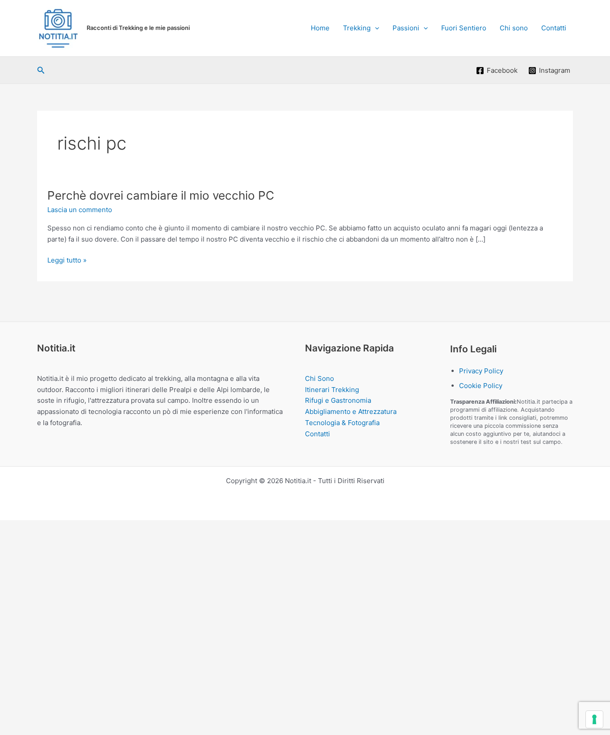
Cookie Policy (480, 385)
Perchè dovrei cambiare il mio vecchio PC (160, 195)
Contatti (553, 28)
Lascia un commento (79, 209)
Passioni (406, 28)
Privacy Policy (481, 371)
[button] (375, 28)
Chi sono (514, 28)
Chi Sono (319, 378)
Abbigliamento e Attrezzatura (351, 411)
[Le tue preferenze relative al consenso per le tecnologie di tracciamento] (594, 719)
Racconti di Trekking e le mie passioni (138, 27)
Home (320, 28)
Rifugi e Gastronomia (338, 400)
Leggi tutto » (67, 260)
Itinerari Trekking (332, 389)
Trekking (357, 28)
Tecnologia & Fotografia (342, 422)
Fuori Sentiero (463, 28)
